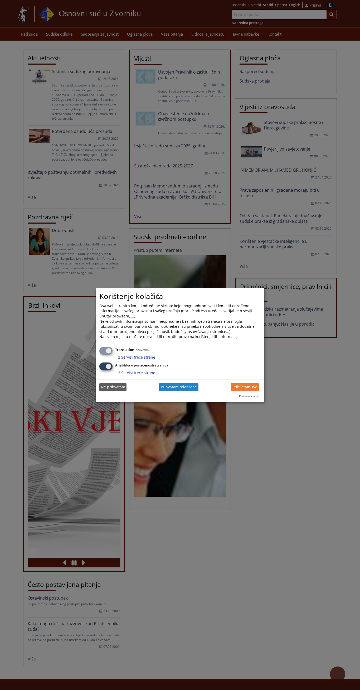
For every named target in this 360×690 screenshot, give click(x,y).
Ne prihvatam (113, 386)
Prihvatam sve (244, 386)
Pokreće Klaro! (249, 396)
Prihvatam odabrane (179, 386)
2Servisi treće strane (135, 357)
